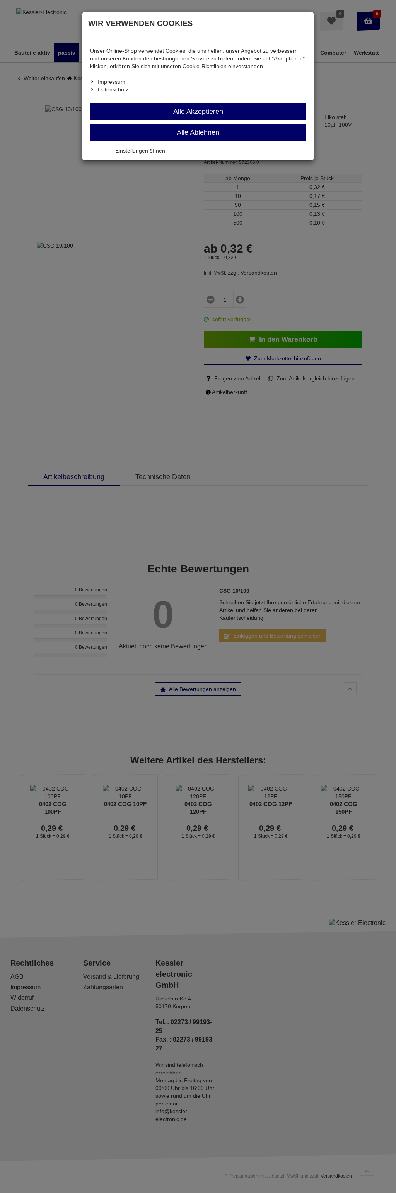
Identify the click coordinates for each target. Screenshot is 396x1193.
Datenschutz (113, 89)
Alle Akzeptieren (198, 111)
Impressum (111, 82)
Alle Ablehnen (198, 132)
